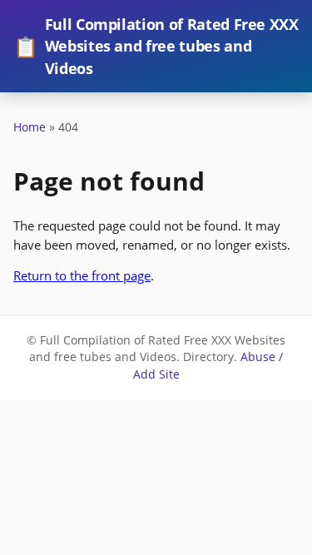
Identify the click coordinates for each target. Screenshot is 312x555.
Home (29, 127)
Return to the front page (82, 275)
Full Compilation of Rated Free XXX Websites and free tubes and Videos (156, 46)
